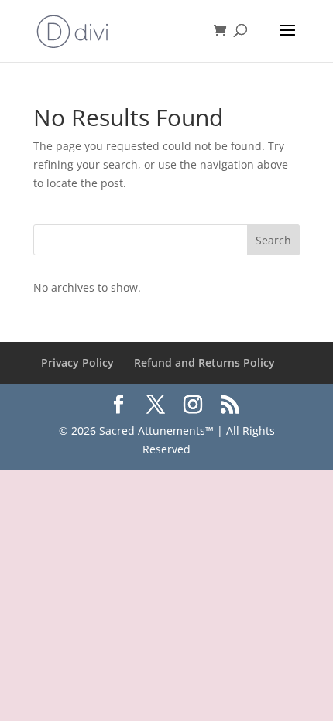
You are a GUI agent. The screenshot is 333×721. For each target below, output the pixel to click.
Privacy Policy (77, 362)
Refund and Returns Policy (204, 362)
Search (273, 240)
